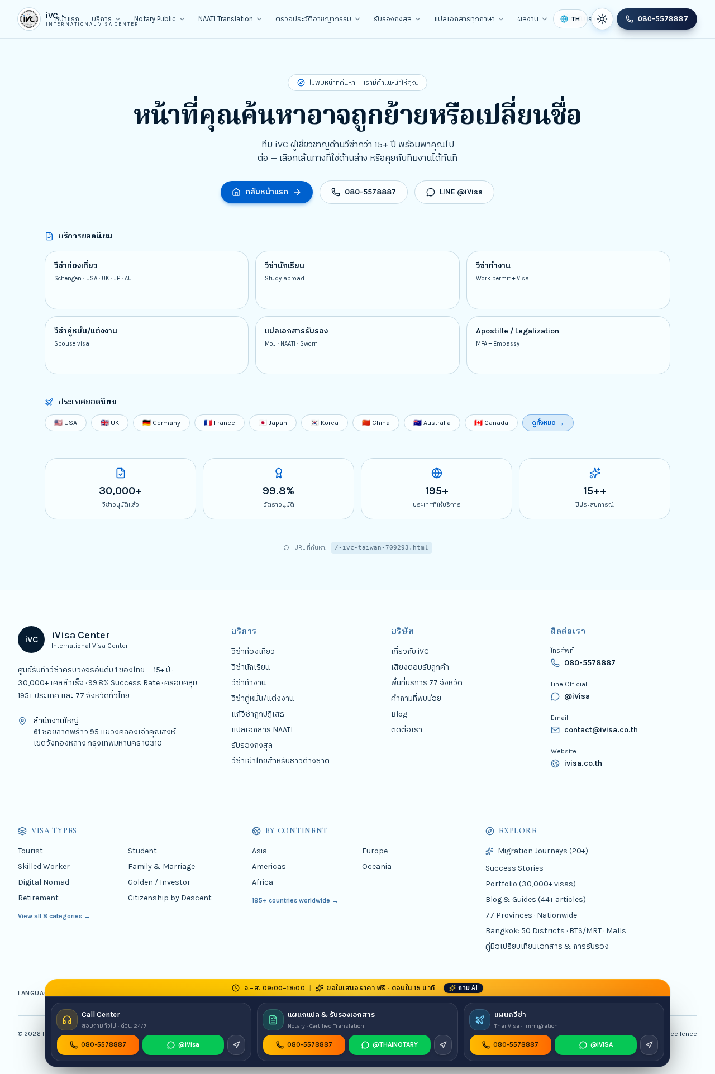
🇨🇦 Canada (491, 423)
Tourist (30, 851)
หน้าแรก (67, 19)
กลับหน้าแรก (266, 192)
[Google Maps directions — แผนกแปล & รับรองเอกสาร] (443, 1045)
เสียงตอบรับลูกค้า (420, 667)
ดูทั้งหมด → (548, 423)
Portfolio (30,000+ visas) (530, 884)
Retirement (38, 898)
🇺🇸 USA (65, 423)
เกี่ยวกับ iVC (410, 651)
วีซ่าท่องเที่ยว (253, 651)
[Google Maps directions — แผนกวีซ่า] (649, 1045)
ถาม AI (468, 987)
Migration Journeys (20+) (543, 851)
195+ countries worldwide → (295, 900)
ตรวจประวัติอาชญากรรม (313, 19)
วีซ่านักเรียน (250, 667)
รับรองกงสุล (393, 19)
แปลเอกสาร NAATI (262, 729)
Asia (259, 851)
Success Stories (514, 868)
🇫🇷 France (219, 423)
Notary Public (155, 19)
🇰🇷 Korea (325, 423)
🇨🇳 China (376, 423)
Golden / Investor (159, 882)
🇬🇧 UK (110, 423)
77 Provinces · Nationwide (531, 915)
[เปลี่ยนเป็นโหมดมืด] (602, 19)
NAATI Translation (225, 19)
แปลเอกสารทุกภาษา (464, 19)
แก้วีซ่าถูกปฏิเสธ (257, 714)
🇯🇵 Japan (273, 423)
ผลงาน (527, 19)
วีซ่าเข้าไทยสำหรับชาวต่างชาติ (280, 761)
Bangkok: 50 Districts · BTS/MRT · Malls (555, 930)
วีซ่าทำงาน (248, 683)
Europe (375, 851)
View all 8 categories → (54, 916)
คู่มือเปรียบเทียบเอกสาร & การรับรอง (547, 946)
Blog (399, 714)
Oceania (377, 866)
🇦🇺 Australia (432, 423)
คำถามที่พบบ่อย (416, 698)
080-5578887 (663, 19)
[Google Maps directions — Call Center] (236, 1045)
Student (142, 851)
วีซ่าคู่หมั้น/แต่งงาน (262, 698)
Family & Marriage (161, 866)
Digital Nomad (43, 882)
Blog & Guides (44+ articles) (535, 899)
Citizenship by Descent (170, 898)
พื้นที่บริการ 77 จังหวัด (427, 683)
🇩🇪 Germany (161, 423)
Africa (262, 882)
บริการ (102, 19)
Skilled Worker (44, 866)
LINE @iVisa (461, 192)
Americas (269, 866)
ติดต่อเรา (406, 729)
